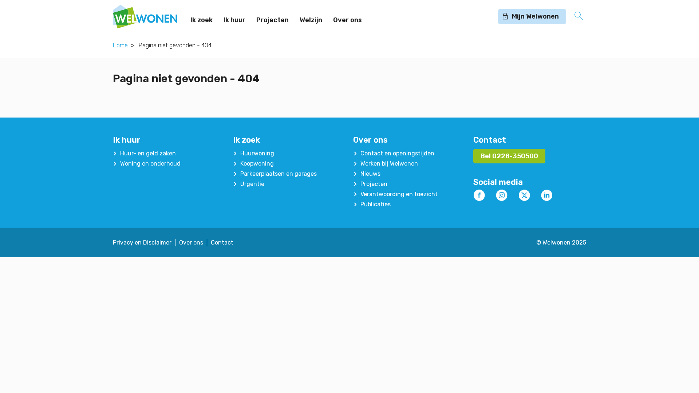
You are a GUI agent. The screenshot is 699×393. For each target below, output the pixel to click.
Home (120, 45)
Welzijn (311, 20)
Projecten (272, 20)
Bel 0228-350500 (509, 156)
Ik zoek (201, 20)
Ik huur (234, 20)
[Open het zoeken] (579, 16)
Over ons (347, 20)
